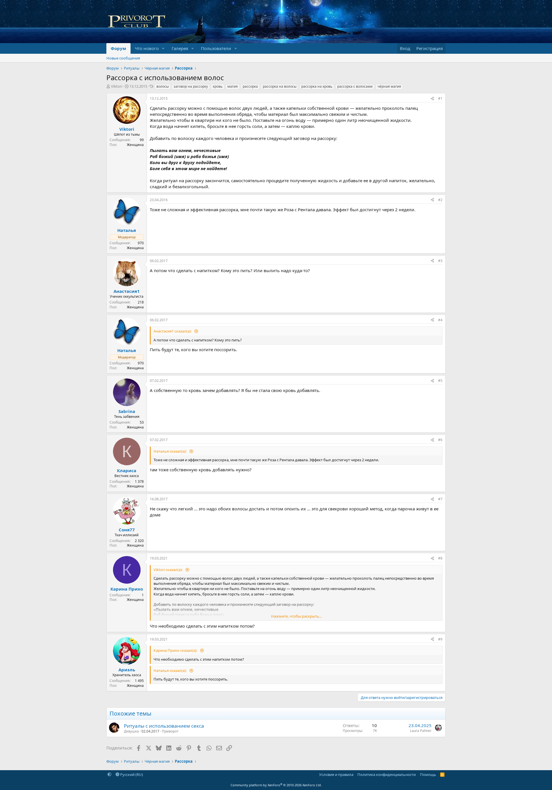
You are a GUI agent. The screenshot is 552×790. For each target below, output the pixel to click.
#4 (440, 320)
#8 (440, 558)
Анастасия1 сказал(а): (173, 331)
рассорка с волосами (355, 86)
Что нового (147, 48)
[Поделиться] (432, 98)
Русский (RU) (131, 774)
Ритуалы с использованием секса (164, 725)
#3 (440, 260)
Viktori (116, 86)
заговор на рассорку (191, 86)
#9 (440, 639)
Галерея (180, 48)
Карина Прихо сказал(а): (176, 650)
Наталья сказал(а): (170, 451)
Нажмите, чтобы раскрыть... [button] (296, 616)
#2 (440, 199)
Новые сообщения (123, 58)
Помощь (428, 774)
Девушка (131, 731)
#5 (440, 380)
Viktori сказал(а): (168, 569)
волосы (162, 86)
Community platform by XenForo (276, 785)
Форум (118, 48)
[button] (163, 48)
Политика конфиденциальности (386, 774)
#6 (440, 439)
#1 (440, 98)
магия (232, 86)
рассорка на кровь (316, 86)
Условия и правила (336, 774)
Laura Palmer (421, 730)
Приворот (170, 731)
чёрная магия (389, 86)
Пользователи (216, 48)
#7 (440, 499)
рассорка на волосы (279, 86)
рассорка (250, 86)
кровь (218, 86)
